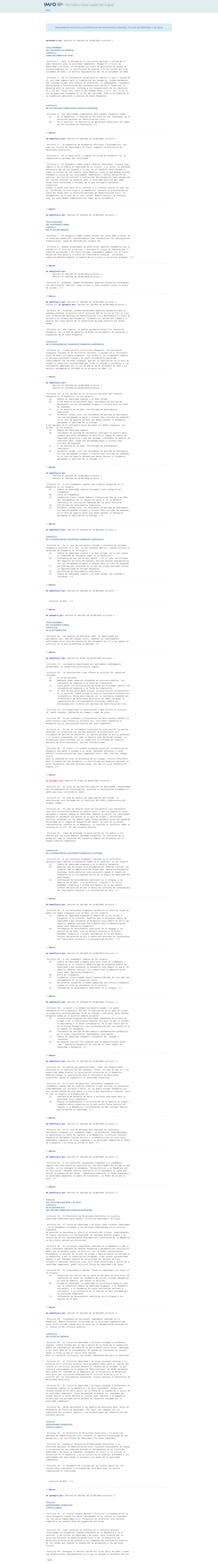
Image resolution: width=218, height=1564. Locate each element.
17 (114, 1496)
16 (116, 1313)
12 (116, 1061)
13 (116, 1124)
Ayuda (49, 1560)
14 (116, 1157)
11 (116, 1002)
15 (116, 1193)
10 (116, 953)
